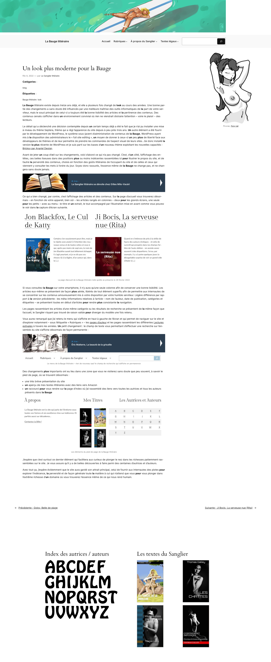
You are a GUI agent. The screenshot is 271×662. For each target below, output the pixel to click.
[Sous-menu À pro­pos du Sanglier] (156, 41)
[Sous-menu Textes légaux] (178, 41)
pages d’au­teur (98, 322)
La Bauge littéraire (57, 41)
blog (25, 88)
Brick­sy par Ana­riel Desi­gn (37, 148)
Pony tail (234, 126)
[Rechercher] (221, 41)
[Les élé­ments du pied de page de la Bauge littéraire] (93, 423)
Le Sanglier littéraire (50, 76)
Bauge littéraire (30, 99)
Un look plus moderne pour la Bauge (67, 68)
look (39, 99)
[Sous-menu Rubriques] (126, 41)
